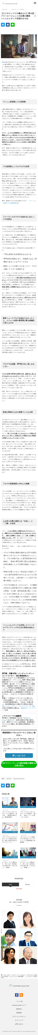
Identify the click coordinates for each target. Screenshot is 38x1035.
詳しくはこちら (19, 755)
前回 (3, 62)
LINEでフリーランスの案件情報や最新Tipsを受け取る (19, 764)
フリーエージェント (19, 778)
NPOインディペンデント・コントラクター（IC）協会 (18, 706)
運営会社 (19, 1009)
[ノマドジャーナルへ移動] (2, 975)
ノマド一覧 (19, 1001)
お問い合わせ (19, 1024)
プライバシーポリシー (19, 1016)
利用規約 (19, 1012)
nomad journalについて (19, 1005)
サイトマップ (19, 1020)
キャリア (9, 778)
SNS (3, 778)
